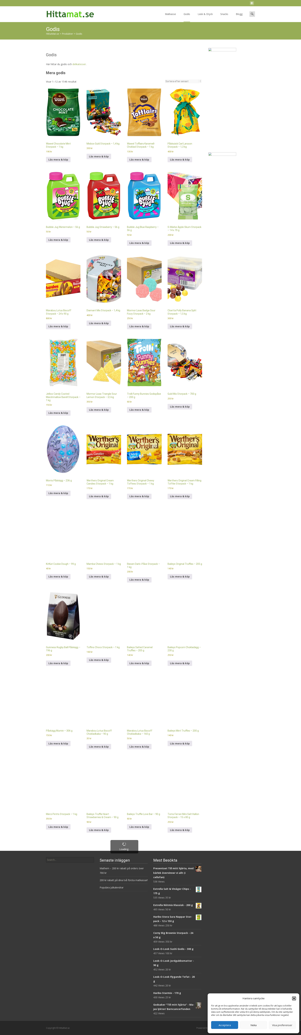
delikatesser (79, 10)
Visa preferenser (282, 1025)
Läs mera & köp (58, 105)
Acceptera (225, 1025)
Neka (253, 1025)
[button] (294, 998)
